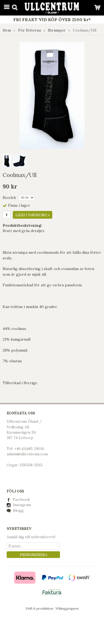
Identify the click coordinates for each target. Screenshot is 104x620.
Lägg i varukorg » (32, 215)
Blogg (18, 510)
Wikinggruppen (67, 608)
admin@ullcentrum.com (27, 454)
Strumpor (57, 30)
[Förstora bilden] (52, 95)
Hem (7, 30)
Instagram (21, 504)
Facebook (21, 499)
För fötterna (29, 30)
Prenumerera (33, 555)
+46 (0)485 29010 (29, 448)
